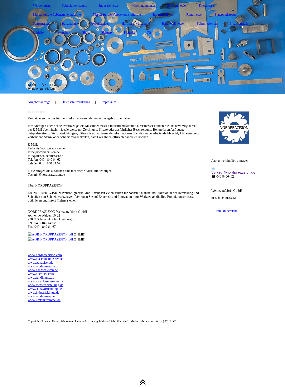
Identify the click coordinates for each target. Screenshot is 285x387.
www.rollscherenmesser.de (45, 281)
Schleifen (39, 32)
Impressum (109, 102)
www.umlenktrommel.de (44, 300)
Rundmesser (194, 14)
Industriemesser (109, 5)
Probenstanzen (100, 23)
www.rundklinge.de (41, 277)
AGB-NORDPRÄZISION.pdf (52, 234)
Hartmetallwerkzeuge (136, 23)
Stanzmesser (41, 23)
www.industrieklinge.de (43, 292)
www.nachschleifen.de (43, 270)
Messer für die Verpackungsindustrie (117, 14)
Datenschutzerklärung (76, 102)
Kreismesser (207, 5)
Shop (85, 32)
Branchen (63, 32)
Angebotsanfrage (39, 102)
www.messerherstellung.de (45, 285)
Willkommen (41, 5)
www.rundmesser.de (41, 296)
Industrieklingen (163, 14)
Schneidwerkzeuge (74, 5)
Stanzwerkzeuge (225, 14)
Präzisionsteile (239, 23)
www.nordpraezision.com (45, 255)
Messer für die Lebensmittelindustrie (57, 14)
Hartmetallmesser (173, 23)
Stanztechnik (69, 23)
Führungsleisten (207, 23)
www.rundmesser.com (42, 266)
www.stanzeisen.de (40, 262)
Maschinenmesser (143, 5)
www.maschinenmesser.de (45, 259)
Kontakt (129, 32)
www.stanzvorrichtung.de (45, 289)
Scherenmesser (177, 5)
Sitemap (106, 32)
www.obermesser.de (41, 274)
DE (149, 32)
